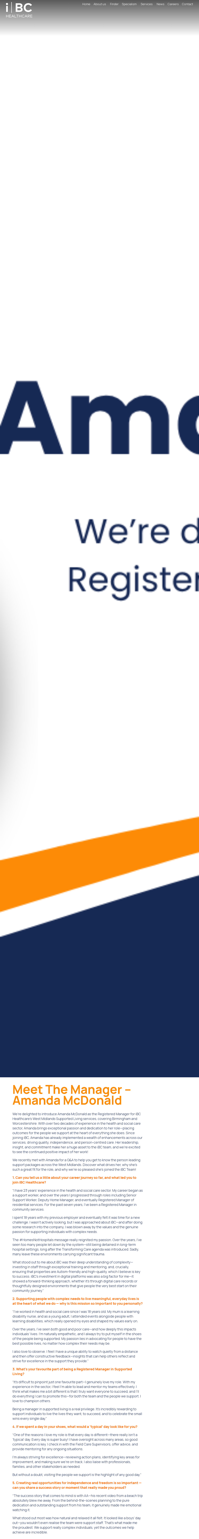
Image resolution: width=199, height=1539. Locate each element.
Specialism (129, 4)
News (160, 4)
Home (86, 4)
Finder (114, 4)
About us (100, 4)
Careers (173, 4)
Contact (187, 4)
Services (147, 4)
